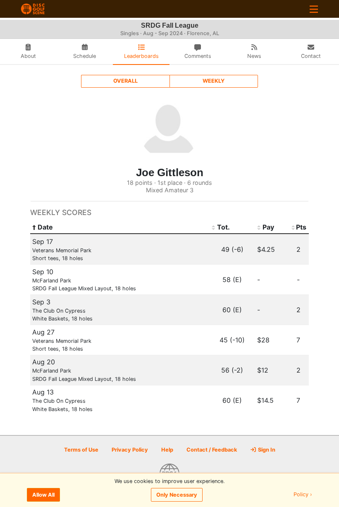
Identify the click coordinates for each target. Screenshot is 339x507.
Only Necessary (176, 495)
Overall (125, 81)
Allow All (43, 495)
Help (167, 450)
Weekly (213, 81)
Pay (268, 227)
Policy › (303, 494)
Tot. (223, 227)
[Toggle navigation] (313, 9)
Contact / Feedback (211, 450)
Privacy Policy (130, 450)
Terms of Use (81, 450)
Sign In (266, 450)
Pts (301, 227)
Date (45, 227)
